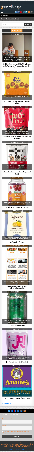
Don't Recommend (20, 110)
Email (4, 425)
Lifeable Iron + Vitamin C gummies (17, 207)
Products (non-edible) (21, 249)
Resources (17, 251)
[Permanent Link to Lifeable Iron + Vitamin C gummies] (17, 191)
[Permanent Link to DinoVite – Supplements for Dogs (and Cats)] (17, 155)
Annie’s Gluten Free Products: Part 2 (17, 398)
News (22, 38)
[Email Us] (26, 12)
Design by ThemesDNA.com (17, 449)
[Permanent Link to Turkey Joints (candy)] (17, 307)
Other (28, 38)
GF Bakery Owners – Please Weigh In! (10, 19)
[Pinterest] (21, 12)
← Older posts (6, 403)
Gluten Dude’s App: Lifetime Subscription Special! (17, 287)
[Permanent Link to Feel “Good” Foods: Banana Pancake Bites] (17, 85)
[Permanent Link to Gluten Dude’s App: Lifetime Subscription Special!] (17, 265)
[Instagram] (24, 12)
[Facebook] (18, 12)
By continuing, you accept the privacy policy (15, 432)
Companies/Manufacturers (11, 38)
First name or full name (10, 419)
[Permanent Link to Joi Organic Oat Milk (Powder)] (17, 344)
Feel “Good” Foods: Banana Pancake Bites (17, 102)
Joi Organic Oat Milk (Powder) (17, 362)
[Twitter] (16, 12)
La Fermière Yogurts (17, 242)
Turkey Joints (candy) (17, 325)
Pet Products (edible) (17, 146)
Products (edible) (21, 75)
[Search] (32, 12)
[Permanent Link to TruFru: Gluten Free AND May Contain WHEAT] (17, 120)
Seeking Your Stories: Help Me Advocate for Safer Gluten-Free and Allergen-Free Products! (17, 66)
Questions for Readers (18, 40)
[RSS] (29, 12)
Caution (12, 75)
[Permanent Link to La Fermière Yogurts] (17, 225)
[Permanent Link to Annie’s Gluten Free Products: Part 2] (17, 381)
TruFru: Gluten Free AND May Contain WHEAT (17, 137)
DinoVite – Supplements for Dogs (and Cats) (17, 173)
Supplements (23, 181)
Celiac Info (10, 249)
